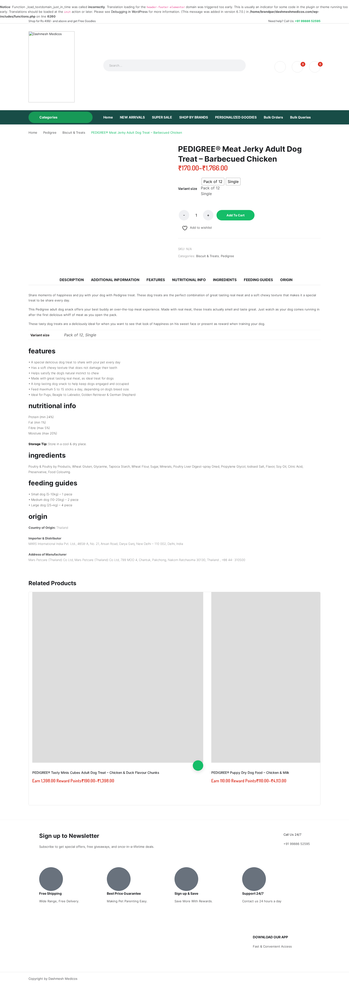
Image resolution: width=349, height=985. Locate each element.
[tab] (72, 280)
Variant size (187, 188)
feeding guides (258, 280)
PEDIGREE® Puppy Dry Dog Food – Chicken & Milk (250, 773)
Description (72, 280)
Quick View (198, 755)
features (155, 280)
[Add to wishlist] (198, 744)
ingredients (225, 280)
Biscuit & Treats (207, 256)
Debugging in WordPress (129, 12)
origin (286, 280)
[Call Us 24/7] (289, 826)
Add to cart (235, 215)
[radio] (213, 181)
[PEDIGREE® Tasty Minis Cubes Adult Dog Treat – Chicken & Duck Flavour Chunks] (117, 677)
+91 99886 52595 (308, 21)
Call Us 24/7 (292, 834)
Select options (198, 765)
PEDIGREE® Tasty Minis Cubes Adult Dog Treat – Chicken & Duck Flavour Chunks (95, 773)
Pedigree (227, 256)
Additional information (115, 280)
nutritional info (189, 280)
